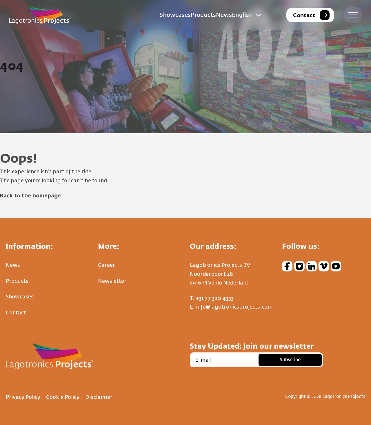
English (242, 15)
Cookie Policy (62, 397)
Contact (16, 313)
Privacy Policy (23, 397)
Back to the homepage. (31, 196)
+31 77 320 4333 (215, 298)
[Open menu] (353, 15)
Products (203, 15)
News (224, 15)
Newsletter (112, 281)
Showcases (175, 15)
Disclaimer (98, 397)
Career (106, 265)
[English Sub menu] (258, 15)
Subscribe (290, 360)
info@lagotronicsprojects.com (234, 307)
